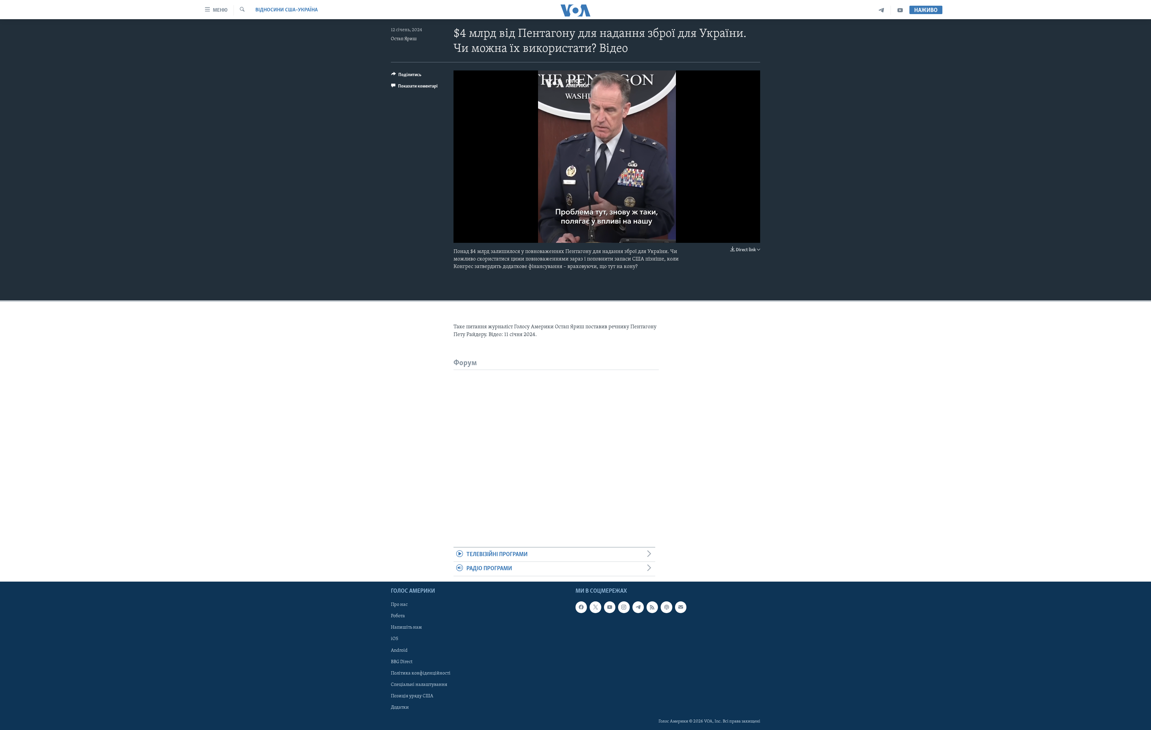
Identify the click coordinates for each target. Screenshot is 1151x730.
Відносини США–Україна (286, 10)
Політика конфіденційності (421, 673)
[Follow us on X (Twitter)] (595, 607)
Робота (398, 616)
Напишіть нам (406, 627)
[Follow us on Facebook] (581, 607)
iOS (394, 638)
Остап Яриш (404, 39)
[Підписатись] (680, 607)
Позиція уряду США (412, 695)
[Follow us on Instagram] (623, 607)
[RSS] (652, 607)
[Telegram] (881, 10)
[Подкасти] (666, 607)
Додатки (400, 707)
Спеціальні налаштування (419, 684)
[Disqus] (556, 445)
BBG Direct (401, 661)
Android (399, 650)
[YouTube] (900, 10)
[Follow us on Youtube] (609, 607)
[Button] (406, 76)
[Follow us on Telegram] (638, 607)
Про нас (399, 604)
